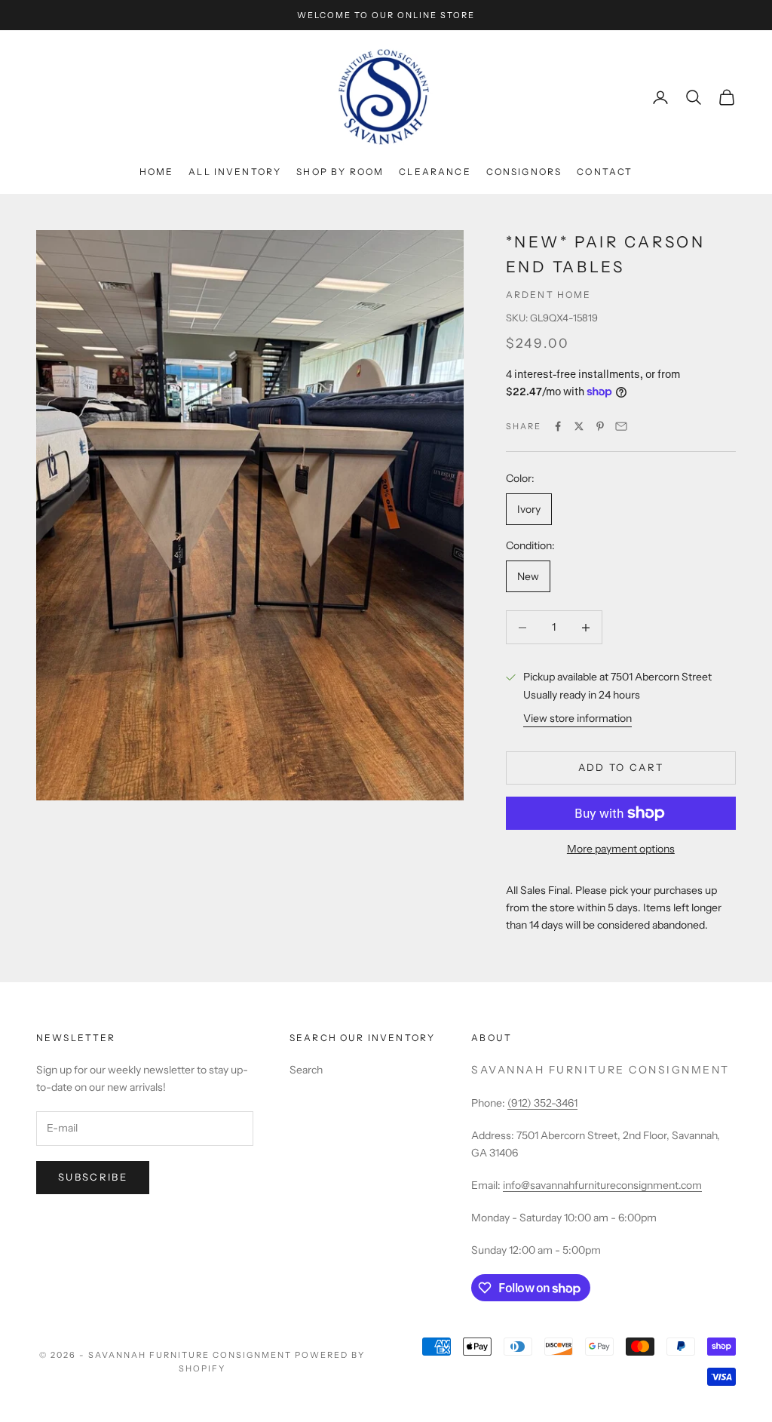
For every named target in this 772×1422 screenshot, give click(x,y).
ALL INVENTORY (234, 171)
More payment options (621, 848)
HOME (156, 171)
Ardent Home (549, 294)
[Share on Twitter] (579, 426)
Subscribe (92, 1177)
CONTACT (605, 171)
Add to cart (621, 767)
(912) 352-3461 (542, 1103)
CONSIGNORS (524, 171)
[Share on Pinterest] (600, 426)
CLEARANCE (434, 171)
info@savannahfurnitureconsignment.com (602, 1185)
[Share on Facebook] (558, 426)
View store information (577, 718)
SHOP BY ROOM (340, 171)
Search (306, 1069)
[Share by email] (621, 426)
